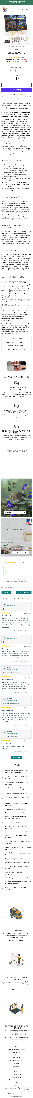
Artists (16, 1063)
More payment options (16, 94)
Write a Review (26, 593)
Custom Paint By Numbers (16, 1049)
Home (16, 50)
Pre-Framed (16, 67)
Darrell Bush (23, 114)
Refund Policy (16, 1077)
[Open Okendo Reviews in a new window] (8, 587)
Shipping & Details (16, 349)
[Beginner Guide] (16, 537)
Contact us (16, 1041)
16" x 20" (21, 79)
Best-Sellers (17, 1058)
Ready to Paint (16, 1052)
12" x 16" (12, 79)
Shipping (8, 61)
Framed (11, 70)
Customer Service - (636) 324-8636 (17, 1088)
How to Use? (16, 338)
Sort (14, 598)
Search (16, 1071)
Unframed (21, 70)
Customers (16, 1066)
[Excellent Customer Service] (16, 1009)
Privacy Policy (16, 1074)
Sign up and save (16, 1093)
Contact (16, 1085)
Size (16, 75)
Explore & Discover (16, 1060)
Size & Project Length (16, 342)
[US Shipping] (16, 913)
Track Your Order (16, 941)
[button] (16, 57)
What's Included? (16, 346)
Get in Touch (16, 989)
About (16, 1055)
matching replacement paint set (15, 327)
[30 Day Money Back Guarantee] (16, 960)
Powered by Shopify (16, 1096)
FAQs (16, 1083)
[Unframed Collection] (16, 498)
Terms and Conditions (16, 1080)
